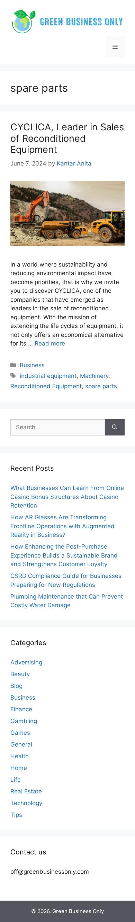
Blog (16, 685)
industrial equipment (48, 375)
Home (18, 767)
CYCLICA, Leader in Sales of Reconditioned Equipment (67, 138)
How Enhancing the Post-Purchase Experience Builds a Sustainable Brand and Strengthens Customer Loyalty (64, 555)
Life (15, 779)
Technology (26, 803)
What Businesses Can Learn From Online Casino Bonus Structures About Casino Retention (67, 496)
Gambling (23, 721)
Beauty (20, 674)
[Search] (115, 427)
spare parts (101, 386)
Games (20, 732)
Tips (16, 814)
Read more (50, 343)
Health (19, 756)
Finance (21, 709)
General (21, 744)
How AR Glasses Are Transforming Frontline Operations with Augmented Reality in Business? (62, 526)
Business (32, 365)
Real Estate (26, 791)
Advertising (26, 662)
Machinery (94, 375)
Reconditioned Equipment (46, 386)
